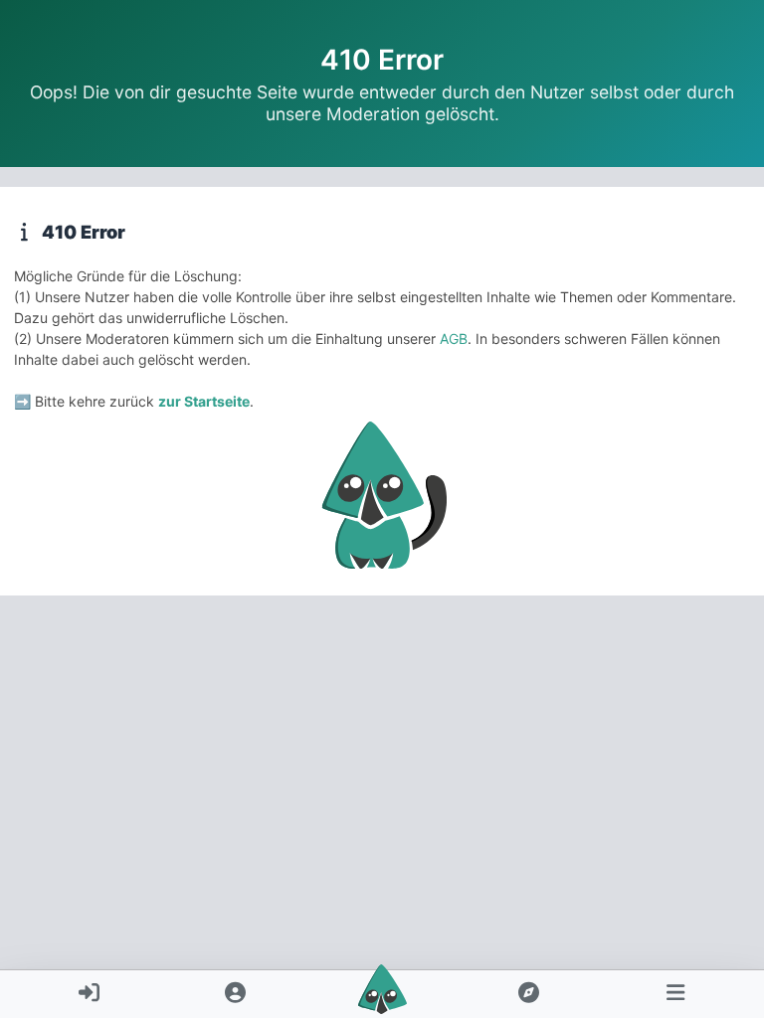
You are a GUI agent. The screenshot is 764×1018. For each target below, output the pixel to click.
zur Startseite (204, 401)
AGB (454, 338)
